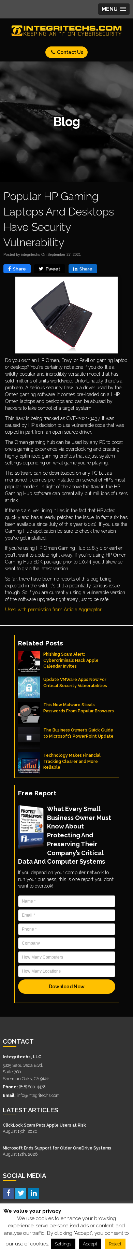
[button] (114, 9)
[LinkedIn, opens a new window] (33, 1193)
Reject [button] (115, 1243)
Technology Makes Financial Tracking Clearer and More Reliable (72, 761)
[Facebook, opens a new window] (8, 1193)
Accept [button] (90, 1243)
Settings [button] (63, 1243)
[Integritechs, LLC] (66, 30)
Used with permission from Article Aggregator (53, 609)
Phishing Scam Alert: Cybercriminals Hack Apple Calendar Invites (71, 660)
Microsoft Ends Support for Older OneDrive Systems (57, 1148)
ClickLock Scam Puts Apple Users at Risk (44, 1125)
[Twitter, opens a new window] (20, 1193)
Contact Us (69, 52)
